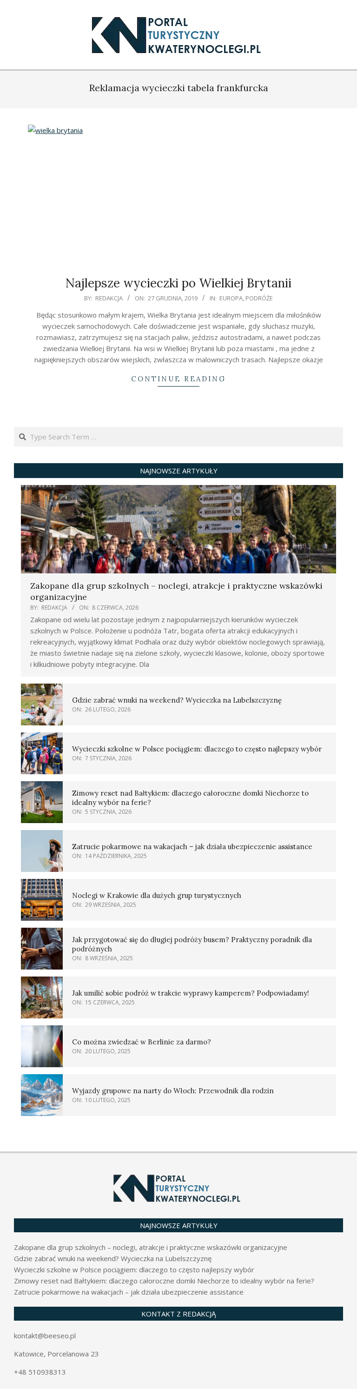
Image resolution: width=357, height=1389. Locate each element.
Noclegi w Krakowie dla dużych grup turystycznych (156, 895)
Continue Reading (178, 378)
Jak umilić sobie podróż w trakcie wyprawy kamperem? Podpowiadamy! (190, 993)
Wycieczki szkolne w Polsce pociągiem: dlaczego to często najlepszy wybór (197, 748)
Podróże (259, 298)
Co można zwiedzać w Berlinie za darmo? (141, 1041)
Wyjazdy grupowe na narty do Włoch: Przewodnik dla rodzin (173, 1090)
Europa (231, 298)
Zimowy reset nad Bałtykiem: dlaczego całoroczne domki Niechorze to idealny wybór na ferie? (164, 1280)
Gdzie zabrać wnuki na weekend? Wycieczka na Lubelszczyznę (177, 700)
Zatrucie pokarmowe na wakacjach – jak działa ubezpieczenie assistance (192, 846)
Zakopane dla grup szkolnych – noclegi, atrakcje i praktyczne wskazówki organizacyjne (150, 1247)
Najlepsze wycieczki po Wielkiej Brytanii (178, 283)
